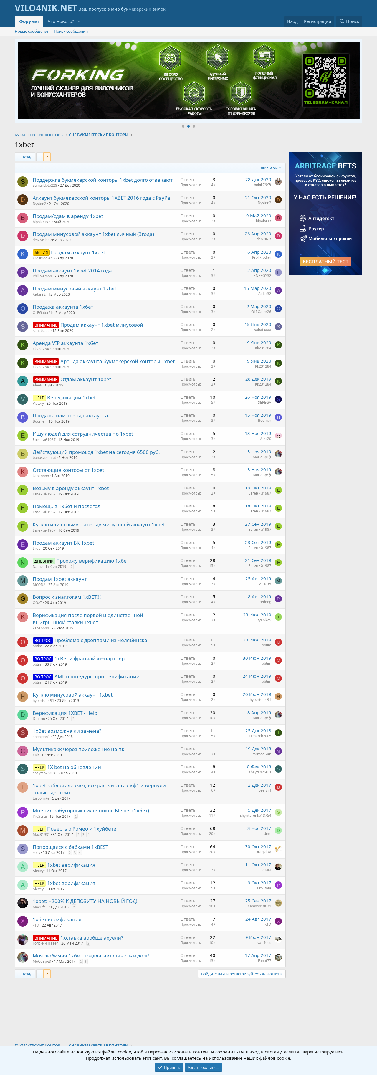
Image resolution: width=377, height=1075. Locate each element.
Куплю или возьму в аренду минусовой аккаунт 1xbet (99, 524)
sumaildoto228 (45, 185)
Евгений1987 (44, 439)
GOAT (37, 602)
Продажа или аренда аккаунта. (71, 415)
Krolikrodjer (42, 258)
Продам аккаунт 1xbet (78, 252)
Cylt (36, 755)
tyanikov (264, 620)
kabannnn (41, 475)
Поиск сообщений (71, 31)
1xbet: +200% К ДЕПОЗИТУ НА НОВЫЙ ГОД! (85, 901)
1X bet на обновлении (74, 767)
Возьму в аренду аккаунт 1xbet (71, 488)
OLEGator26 (43, 312)
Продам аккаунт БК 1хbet (63, 542)
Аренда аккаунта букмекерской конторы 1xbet (117, 361)
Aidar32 (39, 294)
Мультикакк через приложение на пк (78, 749)
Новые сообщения (32, 31)
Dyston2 (39, 203)
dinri (267, 833)
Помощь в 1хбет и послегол (66, 506)
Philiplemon (42, 276)
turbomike (41, 798)
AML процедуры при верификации (97, 676)
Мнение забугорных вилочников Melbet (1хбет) (91, 810)
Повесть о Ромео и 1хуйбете (81, 828)
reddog (265, 601)
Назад (26, 156)
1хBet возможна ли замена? (67, 730)
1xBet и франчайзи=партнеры (91, 658)
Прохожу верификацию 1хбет (92, 560)
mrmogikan (261, 754)
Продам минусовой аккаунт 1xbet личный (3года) (93, 234)
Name (38, 566)
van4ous (264, 942)
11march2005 (259, 735)
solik (36, 852)
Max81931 (41, 834)
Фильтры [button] (269, 168)
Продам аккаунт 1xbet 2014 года (72, 270)
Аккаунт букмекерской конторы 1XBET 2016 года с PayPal (102, 197)
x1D (36, 925)
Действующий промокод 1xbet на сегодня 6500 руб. (96, 452)
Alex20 (265, 438)
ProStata (40, 816)
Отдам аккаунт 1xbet (85, 379)
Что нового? (61, 21)
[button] (79, 21)
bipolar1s (40, 221)
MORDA (39, 584)
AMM (266, 869)
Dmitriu (39, 718)
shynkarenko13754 (255, 815)
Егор (36, 548)
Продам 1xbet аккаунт (60, 578)
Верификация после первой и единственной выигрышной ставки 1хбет (88, 619)
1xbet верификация (71, 864)
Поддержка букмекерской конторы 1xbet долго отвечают (103, 179)
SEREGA (264, 402)
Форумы (29, 21)
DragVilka (263, 851)
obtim (37, 646)
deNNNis (40, 239)
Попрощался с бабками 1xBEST (70, 847)
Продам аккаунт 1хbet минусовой (101, 324)
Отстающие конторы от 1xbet (68, 470)
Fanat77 (264, 960)
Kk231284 (41, 348)
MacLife (39, 906)
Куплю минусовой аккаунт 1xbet (73, 694)
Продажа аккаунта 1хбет (63, 306)
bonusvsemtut (44, 457)
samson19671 (259, 906)
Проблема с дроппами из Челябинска (100, 640)
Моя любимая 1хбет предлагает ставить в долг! (91, 955)
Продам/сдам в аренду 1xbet (68, 216)
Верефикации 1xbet (71, 397)
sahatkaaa (41, 330)
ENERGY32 (262, 275)
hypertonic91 (43, 700)
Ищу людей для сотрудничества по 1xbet (83, 433)
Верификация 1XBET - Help (65, 713)
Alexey (38, 870)
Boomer (39, 421)
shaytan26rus (44, 772)
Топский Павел (46, 943)
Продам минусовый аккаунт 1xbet (74, 288)
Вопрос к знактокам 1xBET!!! (67, 596)
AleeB (37, 385)
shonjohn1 (41, 736)
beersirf (264, 790)
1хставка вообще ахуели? (91, 937)
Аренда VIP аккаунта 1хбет (65, 343)
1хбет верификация (57, 919)
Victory (38, 403)
